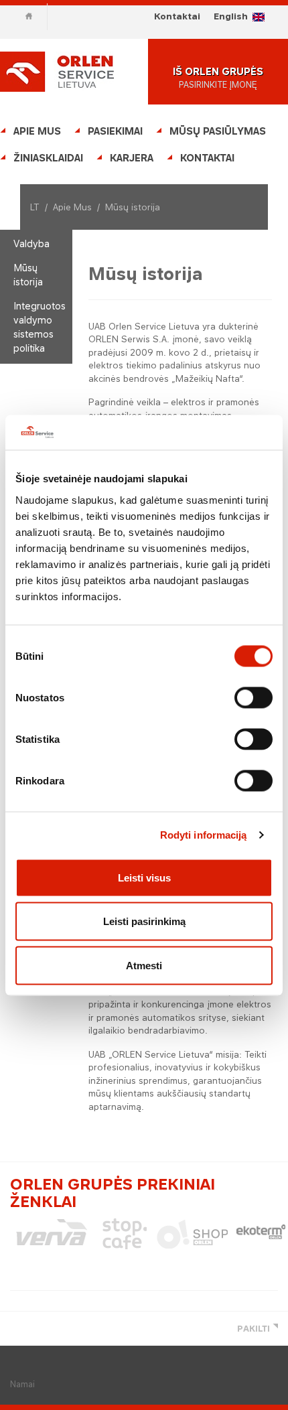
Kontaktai (177, 16)
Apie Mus (37, 131)
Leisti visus (144, 877)
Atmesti (144, 965)
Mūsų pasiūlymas (217, 131)
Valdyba (31, 243)
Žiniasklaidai (48, 157)
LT (35, 207)
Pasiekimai (115, 131)
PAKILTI (253, 1329)
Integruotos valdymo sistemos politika (39, 327)
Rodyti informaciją (203, 835)
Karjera (131, 157)
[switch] (253, 697)
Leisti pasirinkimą (144, 921)
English (231, 16)
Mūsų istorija (28, 274)
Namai (22, 1384)
